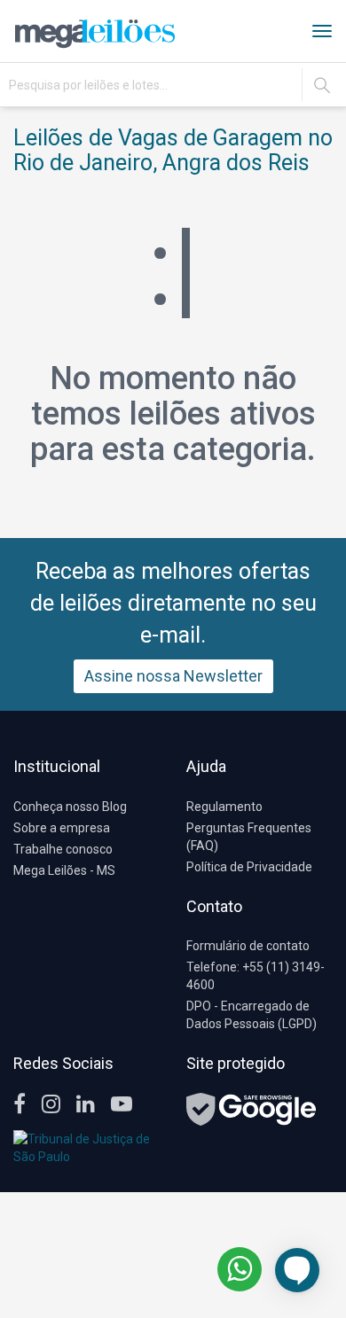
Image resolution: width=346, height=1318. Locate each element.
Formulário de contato (248, 946)
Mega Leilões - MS (64, 870)
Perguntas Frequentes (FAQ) (248, 837)
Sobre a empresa (61, 828)
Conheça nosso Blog (70, 806)
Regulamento (224, 806)
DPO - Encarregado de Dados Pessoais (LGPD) (251, 1015)
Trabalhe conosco (63, 849)
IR (322, 85)
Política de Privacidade (249, 867)
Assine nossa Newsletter (173, 676)
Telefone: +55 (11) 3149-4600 (255, 976)
